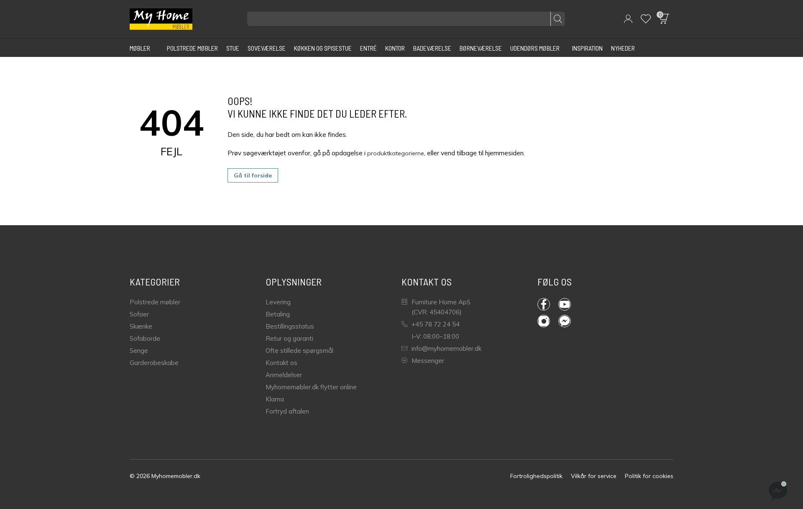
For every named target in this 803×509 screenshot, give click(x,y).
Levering (278, 302)
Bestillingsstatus (290, 326)
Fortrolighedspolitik (536, 476)
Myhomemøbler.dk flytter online (311, 387)
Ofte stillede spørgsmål (299, 351)
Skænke (141, 326)
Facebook (547, 304)
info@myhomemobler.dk (446, 348)
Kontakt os (281, 363)
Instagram (547, 321)
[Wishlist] (646, 19)
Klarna (275, 399)
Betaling (278, 314)
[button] (628, 19)
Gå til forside (253, 175)
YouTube (568, 304)
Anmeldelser (284, 375)
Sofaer (139, 314)
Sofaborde (145, 338)
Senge (139, 351)
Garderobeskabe (154, 363)
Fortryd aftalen (287, 411)
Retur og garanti (289, 338)
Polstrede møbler (155, 302)
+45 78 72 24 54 (436, 324)
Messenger (428, 361)
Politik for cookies (649, 476)
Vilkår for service (593, 476)
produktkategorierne (395, 153)
